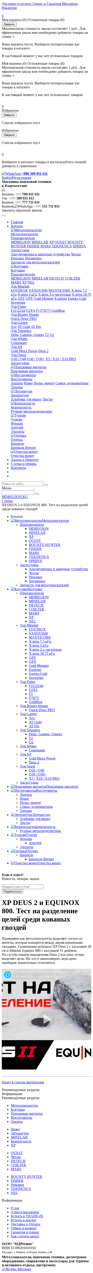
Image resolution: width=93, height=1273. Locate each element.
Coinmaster (19, 343)
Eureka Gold (77, 298)
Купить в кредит (23, 1220)
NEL (31, 282)
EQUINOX (19, 290)
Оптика (17, 439)
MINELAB (40, 242)
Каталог (17, 226)
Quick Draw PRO (24, 319)
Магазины (69, 4)
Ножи (28, 383)
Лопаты (17, 383)
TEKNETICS (62, 246)
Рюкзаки (17, 258)
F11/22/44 (18, 310)
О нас (15, 1208)
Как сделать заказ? (25, 1236)
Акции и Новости (25, 460)
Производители (23, 238)
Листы (47, 399)
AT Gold (23, 327)
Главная (17, 222)
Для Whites (19, 339)
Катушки (18, 270)
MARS (45, 246)
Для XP (16, 347)
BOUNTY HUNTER (44, 545)
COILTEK (72, 278)
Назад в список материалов (23, 1082)
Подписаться (12, 891)
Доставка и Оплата (25, 1224)
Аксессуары (20, 250)
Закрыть (9, 24)
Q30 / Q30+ (35, 359)
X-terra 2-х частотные (54, 294)
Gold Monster (44, 298)
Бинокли (17, 443)
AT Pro (36, 327)
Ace (14, 327)
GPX (29, 298)
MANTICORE (59, 290)
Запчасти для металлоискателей (35, 262)
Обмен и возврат (24, 1228)
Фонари (17, 423)
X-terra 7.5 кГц (40, 641)
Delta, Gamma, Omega (27, 335)
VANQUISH (38, 290)
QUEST (61, 242)
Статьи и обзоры (24, 464)
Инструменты (21, 379)
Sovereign (18, 302)
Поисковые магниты (27, 371)
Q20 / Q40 (18, 359)
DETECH (56, 278)
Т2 (47, 335)
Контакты (18, 468)
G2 (52, 335)
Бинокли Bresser (23, 447)
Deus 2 (43, 351)
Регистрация (21, 178)
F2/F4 (30, 310)
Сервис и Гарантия (46, 4)
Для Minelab (20, 286)
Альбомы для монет (26, 399)
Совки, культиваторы (72, 383)
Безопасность (21, 407)
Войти (7, 178)
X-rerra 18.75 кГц (42, 653)
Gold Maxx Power (24, 351)
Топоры (17, 387)
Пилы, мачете (44, 383)
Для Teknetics (21, 331)
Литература (20, 395)
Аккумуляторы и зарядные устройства (40, 254)
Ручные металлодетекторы (31, 411)
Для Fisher (18, 306)
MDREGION (21, 242)
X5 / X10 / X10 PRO (60, 359)
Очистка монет (22, 456)
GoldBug (58, 310)
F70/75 (45, 310)
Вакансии (9, 8)
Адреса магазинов (25, 1212)
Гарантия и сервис (25, 1232)
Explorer (61, 298)
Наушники (33, 258)
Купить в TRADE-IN (27, 1216)
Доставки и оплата (16, 4)
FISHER (33, 246)
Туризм (16, 419)
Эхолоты (17, 431)
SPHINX (79, 246)
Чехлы (76, 254)
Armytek (17, 427)
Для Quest (18, 355)
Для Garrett (19, 323)
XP (51, 242)
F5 (38, 310)
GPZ (21, 298)
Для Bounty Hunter (25, 315)
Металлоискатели (24, 234)
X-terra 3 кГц (27, 294)
